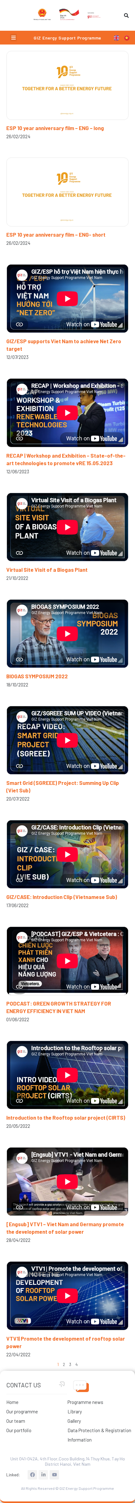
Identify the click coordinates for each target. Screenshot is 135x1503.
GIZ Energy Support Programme (67, 37)
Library (75, 1411)
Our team (15, 1421)
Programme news (85, 1402)
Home (12, 1402)
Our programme (22, 1411)
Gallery (74, 1421)
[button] (13, 37)
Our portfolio (18, 1430)
